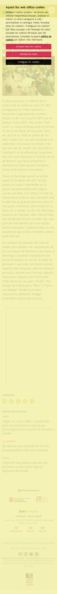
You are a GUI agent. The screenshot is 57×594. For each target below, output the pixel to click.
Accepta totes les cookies (28, 46)
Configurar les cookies (28, 62)
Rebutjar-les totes (28, 54)
